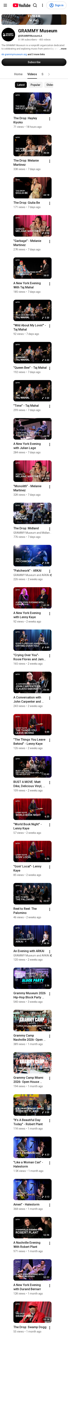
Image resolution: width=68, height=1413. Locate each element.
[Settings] (42, 5)
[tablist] (34, 74)
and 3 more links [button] (36, 54)
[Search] (35, 5)
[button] (48, 74)
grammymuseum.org (15, 54)
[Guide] (5, 5)
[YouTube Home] (21, 5)
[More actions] (49, 119)
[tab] (18, 74)
